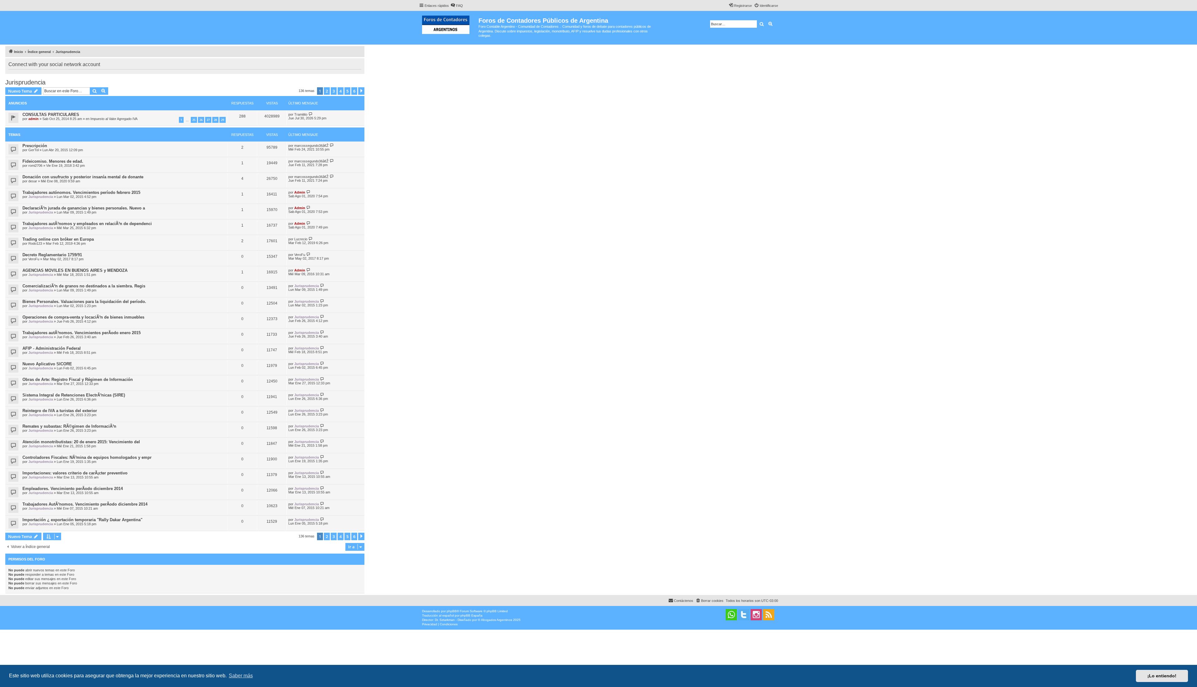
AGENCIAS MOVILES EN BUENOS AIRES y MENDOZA (74, 270)
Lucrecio (300, 239)
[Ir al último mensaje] (310, 114)
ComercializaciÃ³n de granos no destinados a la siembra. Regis (83, 286)
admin (33, 119)
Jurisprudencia (25, 82)
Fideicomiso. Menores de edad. (52, 161)
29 (222, 120)
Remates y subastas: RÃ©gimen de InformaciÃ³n (69, 426)
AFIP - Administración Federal (51, 348)
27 (208, 120)
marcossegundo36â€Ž (311, 145)
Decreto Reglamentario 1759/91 (52, 254)
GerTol (33, 150)
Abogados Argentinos (496, 620)
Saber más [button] (241, 675)
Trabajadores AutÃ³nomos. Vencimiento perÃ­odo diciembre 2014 (84, 504)
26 (201, 120)
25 (193, 120)
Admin (299, 192)
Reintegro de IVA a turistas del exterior (59, 410)
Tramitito (300, 114)
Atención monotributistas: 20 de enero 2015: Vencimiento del (81, 442)
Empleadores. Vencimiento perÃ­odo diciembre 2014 (72, 488)
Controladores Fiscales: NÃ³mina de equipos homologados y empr (86, 457)
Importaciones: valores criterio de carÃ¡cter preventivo (74, 473)
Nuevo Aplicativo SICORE (47, 364)
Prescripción (34, 145)
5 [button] (347, 91)
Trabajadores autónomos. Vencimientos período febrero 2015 (81, 192)
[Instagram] (756, 614)
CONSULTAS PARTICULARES (50, 114)
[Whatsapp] (731, 614)
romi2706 (35, 165)
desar (32, 181)
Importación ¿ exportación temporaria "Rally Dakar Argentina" (82, 519)
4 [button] (340, 91)
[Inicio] (448, 23)
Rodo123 (35, 243)
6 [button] (354, 91)
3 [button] (334, 91)
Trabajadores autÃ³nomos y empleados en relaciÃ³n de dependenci (87, 223)
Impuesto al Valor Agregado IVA (113, 119)
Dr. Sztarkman (445, 620)
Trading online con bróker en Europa (58, 239)
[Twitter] (743, 614)
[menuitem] (456, 5)
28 (215, 120)
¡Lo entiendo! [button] (1161, 675)
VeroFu (33, 259)
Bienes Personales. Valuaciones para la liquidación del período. (84, 301)
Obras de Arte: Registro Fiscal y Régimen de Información (77, 379)
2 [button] (327, 91)
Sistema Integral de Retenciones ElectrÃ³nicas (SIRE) (73, 395)
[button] (361, 91)
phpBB (452, 611)
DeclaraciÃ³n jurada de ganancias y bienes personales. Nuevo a (83, 208)
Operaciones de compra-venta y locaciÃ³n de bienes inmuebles (83, 317)
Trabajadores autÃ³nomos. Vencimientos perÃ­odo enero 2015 (81, 332)
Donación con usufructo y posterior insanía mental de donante (82, 177)
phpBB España (471, 615)
